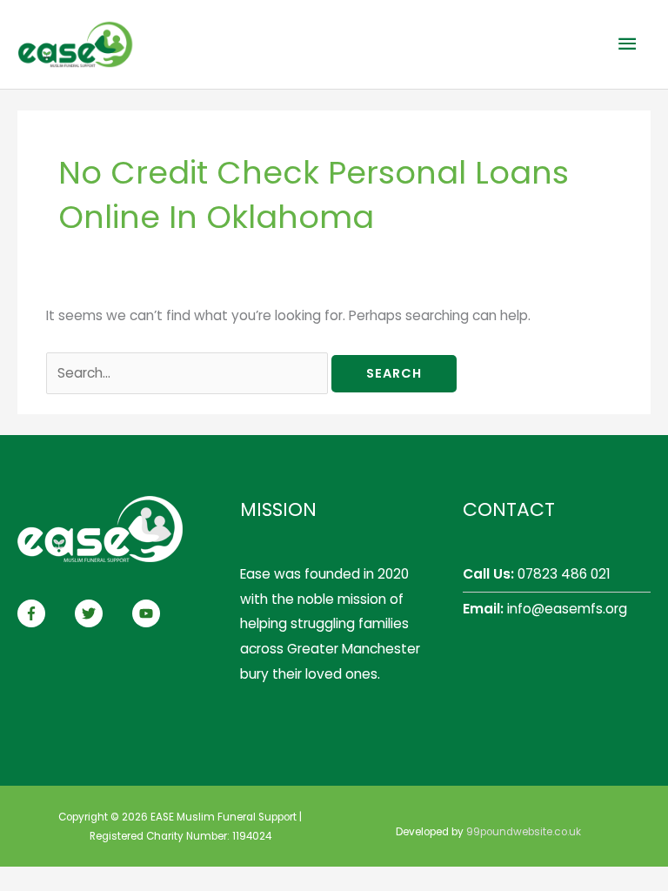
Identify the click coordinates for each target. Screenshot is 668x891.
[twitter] (102, 613)
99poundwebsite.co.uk (523, 832)
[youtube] (148, 613)
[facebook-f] (44, 613)
